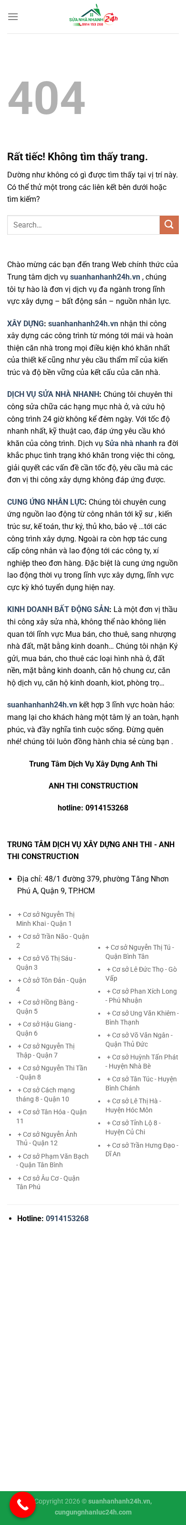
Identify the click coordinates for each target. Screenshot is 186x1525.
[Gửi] (169, 225)
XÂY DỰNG (25, 323)
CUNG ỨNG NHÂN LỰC (45, 502)
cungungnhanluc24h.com (93, 1512)
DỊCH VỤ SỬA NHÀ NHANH (53, 394)
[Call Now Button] (23, 1505)
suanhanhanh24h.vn (83, 323)
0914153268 (67, 1218)
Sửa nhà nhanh (131, 443)
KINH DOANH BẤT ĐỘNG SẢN (58, 609)
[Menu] (13, 16)
